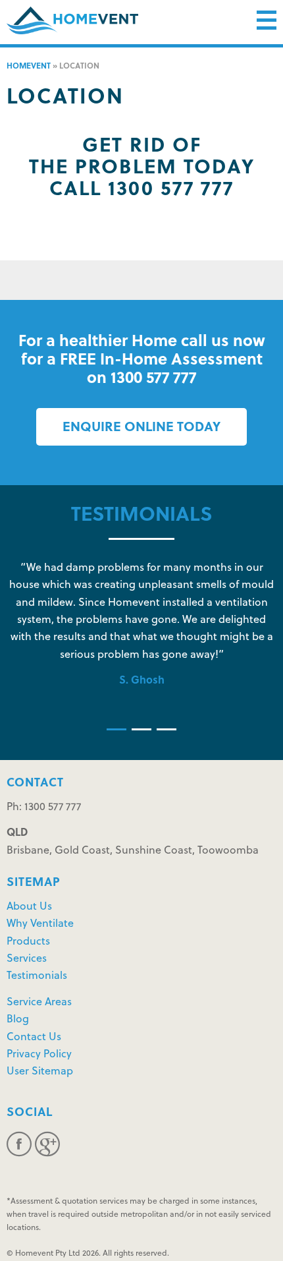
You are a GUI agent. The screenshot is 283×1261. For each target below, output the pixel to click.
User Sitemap (40, 1072)
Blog (18, 1020)
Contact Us (34, 1037)
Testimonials (37, 976)
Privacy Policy (39, 1055)
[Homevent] (72, 20)
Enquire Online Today (141, 428)
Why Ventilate (40, 924)
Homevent (29, 66)
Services (27, 959)
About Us (29, 907)
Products (28, 942)
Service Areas (39, 1003)
